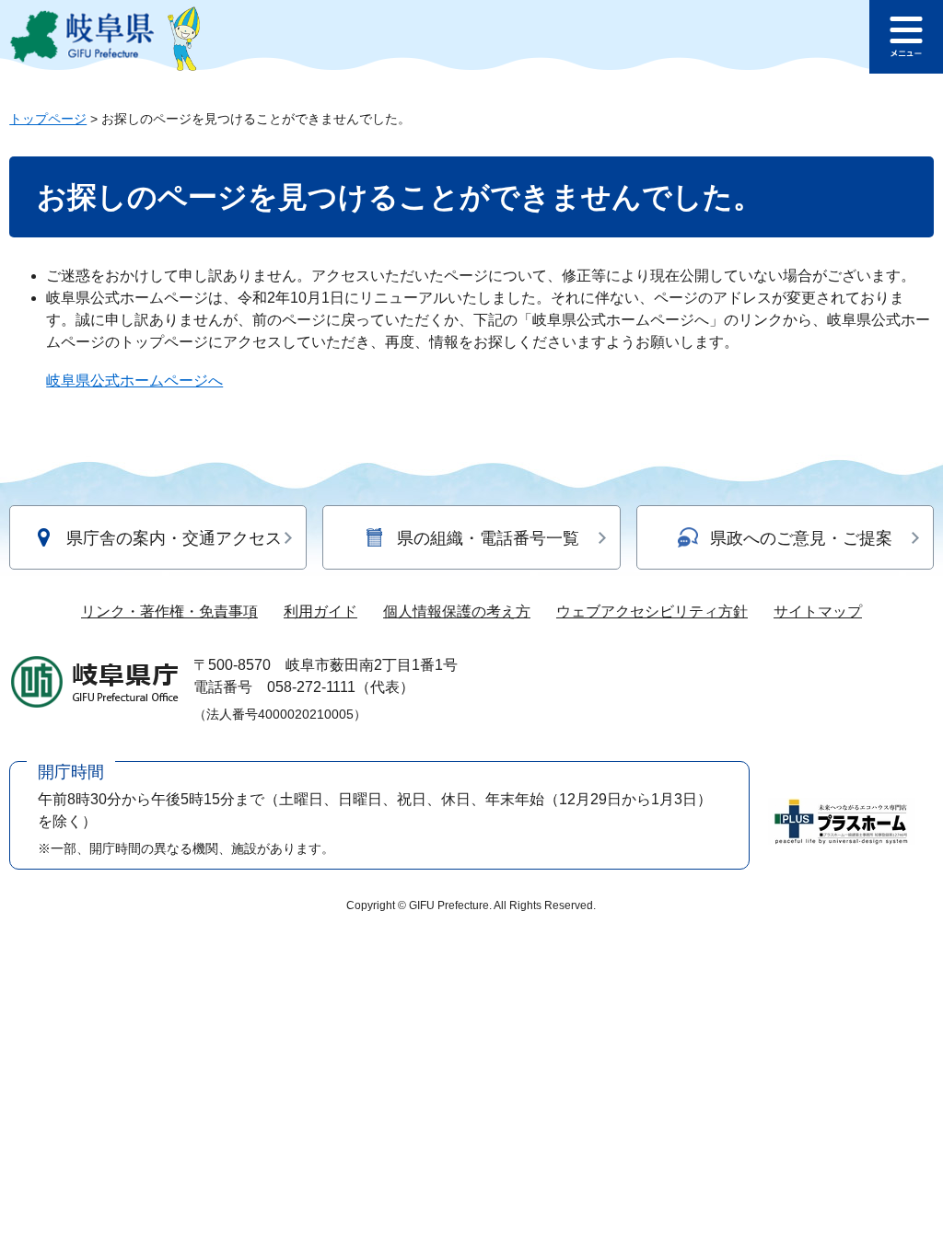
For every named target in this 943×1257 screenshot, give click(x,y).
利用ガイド (320, 611)
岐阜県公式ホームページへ (134, 380)
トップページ (48, 118)
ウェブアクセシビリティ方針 (652, 611)
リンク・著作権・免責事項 (169, 611)
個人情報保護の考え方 (456, 611)
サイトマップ (818, 611)
